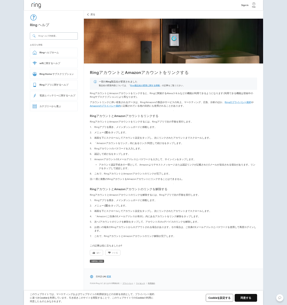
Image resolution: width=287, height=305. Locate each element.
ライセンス (140, 283)
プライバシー (127, 283)
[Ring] (36, 5)
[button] (279, 297)
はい (98, 252)
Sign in (244, 5)
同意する (246, 297)
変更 (109, 276)
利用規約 (151, 283)
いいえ (115, 252)
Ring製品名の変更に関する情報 (145, 85)
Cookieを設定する (219, 297)
